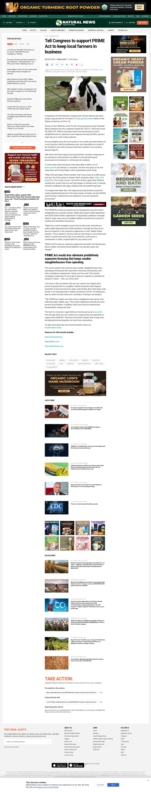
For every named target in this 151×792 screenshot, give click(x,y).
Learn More (100, 785)
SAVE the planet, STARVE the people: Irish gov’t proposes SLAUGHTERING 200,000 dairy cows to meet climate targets (87, 622)
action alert (53, 70)
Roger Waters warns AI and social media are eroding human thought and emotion (22, 71)
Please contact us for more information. (58, 712)
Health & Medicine (58, 30)
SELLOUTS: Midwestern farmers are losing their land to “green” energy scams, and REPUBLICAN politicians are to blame (88, 584)
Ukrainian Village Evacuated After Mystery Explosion (19, 100)
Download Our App (119, 16)
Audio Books (43, 16)
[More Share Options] (82, 64)
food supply (69, 70)
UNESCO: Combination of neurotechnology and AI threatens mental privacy (88, 447)
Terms (58, 772)
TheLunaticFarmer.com (54, 346)
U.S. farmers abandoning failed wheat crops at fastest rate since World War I (87, 660)
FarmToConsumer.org (53, 337)
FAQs (137, 16)
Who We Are (68, 730)
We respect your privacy (11, 747)
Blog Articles (97, 747)
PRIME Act (49, 72)
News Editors (83, 482)
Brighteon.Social (126, 733)
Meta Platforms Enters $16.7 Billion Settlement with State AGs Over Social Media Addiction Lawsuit (21, 81)
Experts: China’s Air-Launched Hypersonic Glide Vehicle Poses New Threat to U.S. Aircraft (20, 126)
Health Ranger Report (13, 187)
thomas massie (81, 72)
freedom (77, 70)
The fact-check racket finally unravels (84, 504)
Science (111, 30)
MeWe (123, 749)
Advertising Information (72, 747)
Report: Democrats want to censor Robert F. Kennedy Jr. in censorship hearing (86, 485)
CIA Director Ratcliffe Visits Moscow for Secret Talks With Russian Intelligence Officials (20, 52)
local (101, 70)
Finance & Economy (76, 30)
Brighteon (12, 16)
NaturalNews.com (52, 341)
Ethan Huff (61, 59)
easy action (97, 312)
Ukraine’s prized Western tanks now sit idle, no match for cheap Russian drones (21, 135)
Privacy (53, 772)
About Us (131, 16)
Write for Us (68, 741)
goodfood (85, 70)
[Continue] (48, 741)
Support (66, 739)
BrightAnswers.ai (105, 16)
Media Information (70, 744)
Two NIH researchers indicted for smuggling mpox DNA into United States (19, 116)
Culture (43, 30)
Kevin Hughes (84, 463)
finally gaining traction (84, 118)
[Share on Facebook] (52, 64)
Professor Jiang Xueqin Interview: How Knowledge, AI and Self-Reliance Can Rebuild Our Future (13, 245)
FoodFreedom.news (53, 327)
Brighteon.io (125, 730)
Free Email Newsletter (71, 736)
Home (4, 16)
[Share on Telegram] (62, 64)
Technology (123, 30)
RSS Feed (96, 749)
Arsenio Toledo (84, 424)
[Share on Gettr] (77, 64)
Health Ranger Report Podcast (103, 739)
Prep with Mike (22, 16)
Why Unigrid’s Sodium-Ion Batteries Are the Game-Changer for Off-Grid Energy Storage (22, 91)
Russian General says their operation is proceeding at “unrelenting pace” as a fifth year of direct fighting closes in (21, 61)
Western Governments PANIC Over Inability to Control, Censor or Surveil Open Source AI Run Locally (31, 211)
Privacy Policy (68, 752)
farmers (61, 70)
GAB (122, 752)
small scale (71, 72)
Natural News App (99, 741)
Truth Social (125, 741)
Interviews (33, 16)
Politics (33, 30)
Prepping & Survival (96, 30)
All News (96, 733)
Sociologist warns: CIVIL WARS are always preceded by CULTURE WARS (85, 428)
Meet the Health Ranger (72, 733)
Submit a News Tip (70, 749)
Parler (123, 739)
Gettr (122, 744)
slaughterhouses (59, 72)
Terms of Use (68, 755)
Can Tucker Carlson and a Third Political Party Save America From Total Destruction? (13, 229)
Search (146, 16)
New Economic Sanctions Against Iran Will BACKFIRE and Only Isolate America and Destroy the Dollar (31, 245)
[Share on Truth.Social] (72, 64)
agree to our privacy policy (48, 787)
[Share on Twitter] (57, 64)
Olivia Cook (83, 405)
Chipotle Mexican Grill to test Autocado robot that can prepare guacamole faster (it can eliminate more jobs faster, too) (87, 467)
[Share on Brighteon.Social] (47, 64)
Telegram (124, 736)
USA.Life (123, 755)
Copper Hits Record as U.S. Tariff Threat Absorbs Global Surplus (19, 108)
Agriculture (54, 36)
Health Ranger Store (99, 736)
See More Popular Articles (22, 148)
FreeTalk (123, 747)
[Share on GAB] (67, 64)
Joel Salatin (94, 70)
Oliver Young (83, 444)
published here (105, 775)
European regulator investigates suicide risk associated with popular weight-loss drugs (86, 408)
